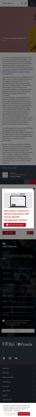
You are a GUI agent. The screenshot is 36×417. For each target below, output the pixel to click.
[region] (18, 410)
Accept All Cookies (24, 413)
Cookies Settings (10, 413)
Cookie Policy (17, 410)
